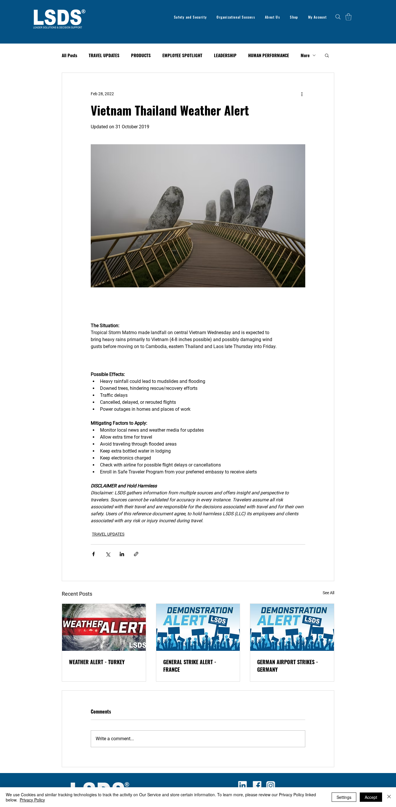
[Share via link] (136, 554)
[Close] (389, 797)
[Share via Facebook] (93, 554)
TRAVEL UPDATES (104, 55)
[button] (348, 16)
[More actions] (301, 93)
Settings (344, 797)
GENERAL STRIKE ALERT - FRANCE (189, 665)
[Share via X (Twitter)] (107, 554)
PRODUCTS (141, 55)
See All (328, 592)
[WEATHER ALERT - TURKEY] (104, 627)
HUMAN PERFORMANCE (268, 55)
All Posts (69, 55)
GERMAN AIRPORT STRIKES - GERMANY (287, 665)
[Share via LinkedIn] (122, 554)
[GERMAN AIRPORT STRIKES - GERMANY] (292, 627)
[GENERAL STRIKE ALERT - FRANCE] (198, 627)
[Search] (338, 17)
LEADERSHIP (225, 55)
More (305, 55)
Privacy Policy (32, 800)
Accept (371, 797)
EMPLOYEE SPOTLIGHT (182, 55)
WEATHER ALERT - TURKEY (97, 662)
